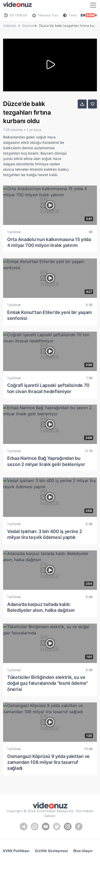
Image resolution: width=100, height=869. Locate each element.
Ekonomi (29, 26)
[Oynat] (50, 65)
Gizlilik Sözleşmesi (51, 851)
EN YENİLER (18, 15)
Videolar (9, 26)
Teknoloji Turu (48, 15)
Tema (73, 15)
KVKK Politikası (16, 851)
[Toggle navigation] (93, 5)
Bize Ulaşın (83, 851)
